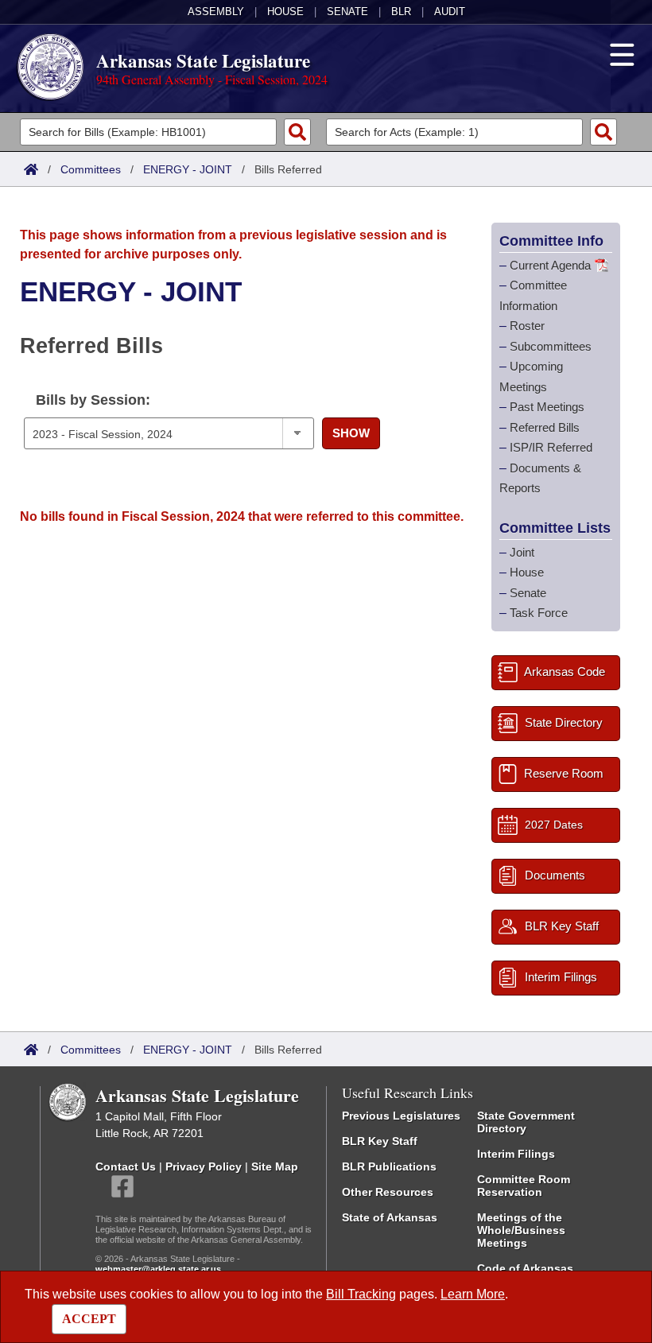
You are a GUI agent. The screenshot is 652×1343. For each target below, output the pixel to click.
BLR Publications (389, 1166)
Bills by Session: (93, 400)
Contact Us (125, 1166)
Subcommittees (551, 346)
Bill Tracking (361, 1294)
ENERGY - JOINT (187, 169)
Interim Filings (516, 1153)
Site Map (274, 1166)
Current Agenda (550, 265)
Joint (522, 552)
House (285, 11)
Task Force (539, 612)
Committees (90, 169)
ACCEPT (89, 1319)
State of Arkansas (389, 1217)
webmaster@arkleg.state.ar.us (158, 1269)
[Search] (297, 132)
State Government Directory (526, 1122)
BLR (401, 11)
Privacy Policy (203, 1166)
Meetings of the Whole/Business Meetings (521, 1230)
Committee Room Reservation (523, 1185)
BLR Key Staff (379, 1141)
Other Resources (387, 1192)
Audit (449, 11)
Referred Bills (545, 427)
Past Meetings (547, 406)
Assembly (216, 11)
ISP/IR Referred (551, 447)
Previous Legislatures (401, 1115)
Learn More (472, 1294)
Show (351, 433)
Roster (527, 325)
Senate (347, 11)
